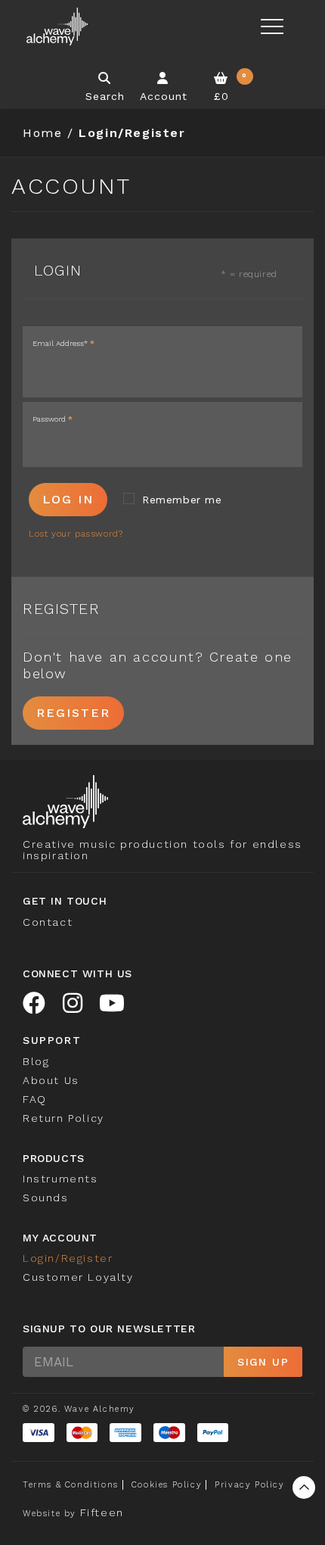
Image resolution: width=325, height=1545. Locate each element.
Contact (48, 922)
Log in (68, 499)
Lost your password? (75, 533)
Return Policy (63, 1118)
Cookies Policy (167, 1485)
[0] (221, 78)
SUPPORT (52, 1040)
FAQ (35, 1099)
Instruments (60, 1179)
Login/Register (68, 1258)
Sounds (46, 1197)
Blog (36, 1061)
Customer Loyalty (78, 1277)
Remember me (182, 500)
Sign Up (263, 1362)
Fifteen (102, 1512)
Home (42, 133)
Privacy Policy (249, 1485)
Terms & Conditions (71, 1485)
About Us (51, 1080)
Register (73, 713)
